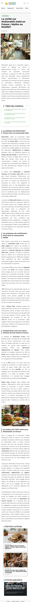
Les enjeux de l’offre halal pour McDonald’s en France (15, 122)
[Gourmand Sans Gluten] (10, 3)
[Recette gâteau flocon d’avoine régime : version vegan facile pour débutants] (15, 536)
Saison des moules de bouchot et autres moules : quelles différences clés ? (15, 588)
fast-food (27, 267)
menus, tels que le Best (8, 154)
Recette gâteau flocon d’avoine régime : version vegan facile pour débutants (15, 547)
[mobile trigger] (2, 3)
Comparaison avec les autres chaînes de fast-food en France (15, 118)
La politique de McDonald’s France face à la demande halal (15, 110)
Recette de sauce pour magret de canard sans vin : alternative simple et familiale (16, 571)
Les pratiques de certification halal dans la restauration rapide (15, 114)
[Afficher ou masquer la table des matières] (25, 106)
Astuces (5, 16)
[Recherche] (25, 3)
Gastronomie (8, 544)
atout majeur (5, 246)
